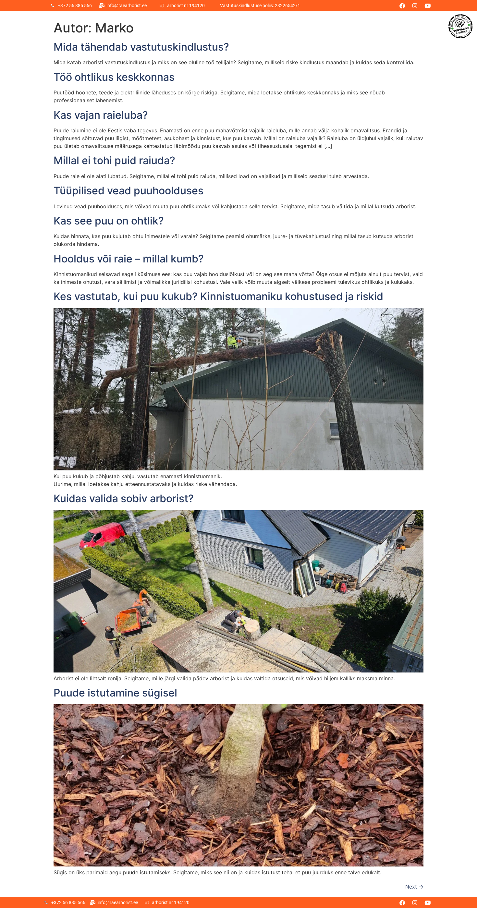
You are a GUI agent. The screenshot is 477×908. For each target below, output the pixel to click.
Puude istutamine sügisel (115, 692)
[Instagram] (415, 5)
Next (414, 886)
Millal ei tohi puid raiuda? (114, 160)
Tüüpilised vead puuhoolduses (128, 190)
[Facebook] (402, 5)
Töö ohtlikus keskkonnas (114, 77)
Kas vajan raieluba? (101, 115)
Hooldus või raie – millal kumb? (129, 258)
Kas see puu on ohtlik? (109, 220)
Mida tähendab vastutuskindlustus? (141, 47)
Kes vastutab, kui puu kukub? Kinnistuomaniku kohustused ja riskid (218, 296)
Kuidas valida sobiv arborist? (124, 498)
